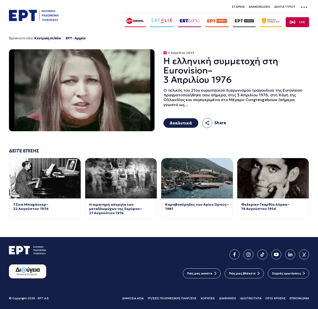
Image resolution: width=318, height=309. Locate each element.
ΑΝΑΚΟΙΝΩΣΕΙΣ (259, 6)
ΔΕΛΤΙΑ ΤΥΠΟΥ (284, 6)
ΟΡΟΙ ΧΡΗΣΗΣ (275, 298)
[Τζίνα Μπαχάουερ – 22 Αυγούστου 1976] (45, 178)
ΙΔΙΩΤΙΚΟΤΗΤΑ (250, 298)
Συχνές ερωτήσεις (286, 273)
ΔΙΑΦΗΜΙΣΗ (227, 298)
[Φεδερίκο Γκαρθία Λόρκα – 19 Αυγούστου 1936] (273, 178)
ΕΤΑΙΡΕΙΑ (238, 6)
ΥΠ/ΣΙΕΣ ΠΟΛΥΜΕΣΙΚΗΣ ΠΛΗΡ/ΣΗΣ (172, 298)
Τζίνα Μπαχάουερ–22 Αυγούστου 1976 (31, 206)
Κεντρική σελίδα (47, 38)
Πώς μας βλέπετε (242, 273)
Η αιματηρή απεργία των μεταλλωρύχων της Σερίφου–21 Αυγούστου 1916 (115, 208)
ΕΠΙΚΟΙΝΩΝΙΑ (299, 298)
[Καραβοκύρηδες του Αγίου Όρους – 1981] (197, 178)
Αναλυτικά (181, 123)
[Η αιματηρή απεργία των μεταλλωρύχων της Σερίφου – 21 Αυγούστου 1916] (121, 178)
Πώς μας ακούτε (199, 273)
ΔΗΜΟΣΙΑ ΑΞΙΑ (133, 298)
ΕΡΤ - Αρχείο (76, 38)
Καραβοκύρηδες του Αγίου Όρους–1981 (197, 206)
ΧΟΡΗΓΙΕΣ (207, 298)
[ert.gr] (34, 19)
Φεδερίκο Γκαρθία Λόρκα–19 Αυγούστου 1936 (265, 206)
